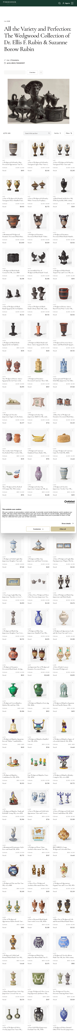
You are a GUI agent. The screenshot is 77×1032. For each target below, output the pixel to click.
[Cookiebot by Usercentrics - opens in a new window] (66, 502)
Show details (66, 523)
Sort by (56, 133)
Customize (37, 529)
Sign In (67, 3)
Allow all (63, 529)
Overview (32, 72)
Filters (68, 133)
